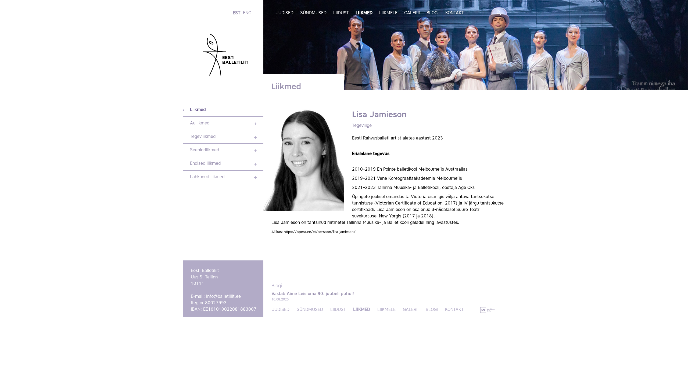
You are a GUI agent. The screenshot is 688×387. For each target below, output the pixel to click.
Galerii (412, 13)
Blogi (433, 13)
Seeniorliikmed (204, 150)
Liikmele (388, 13)
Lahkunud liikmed (207, 177)
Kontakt (454, 13)
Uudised (284, 13)
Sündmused (313, 13)
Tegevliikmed (203, 137)
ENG (247, 13)
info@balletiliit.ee (223, 297)
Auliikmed (199, 123)
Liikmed (364, 13)
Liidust (341, 13)
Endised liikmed (205, 164)
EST (236, 13)
